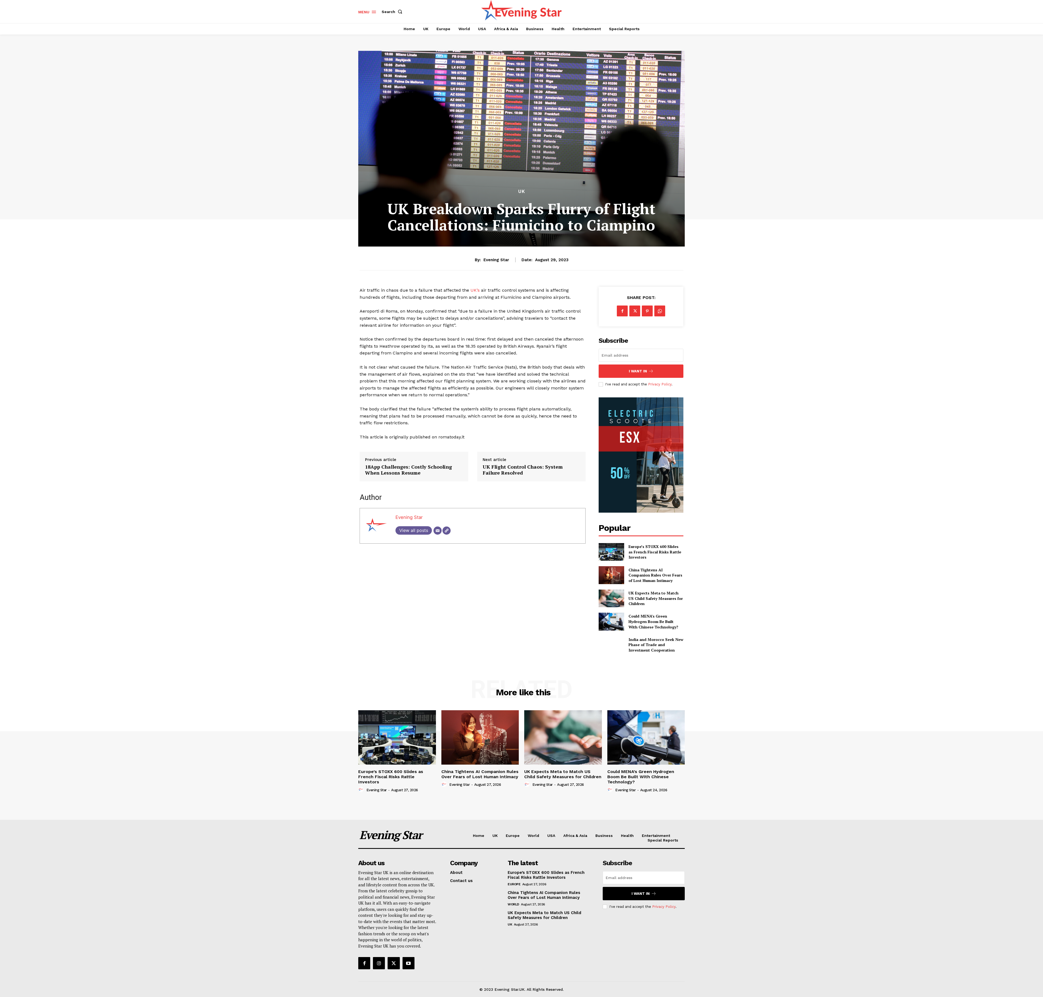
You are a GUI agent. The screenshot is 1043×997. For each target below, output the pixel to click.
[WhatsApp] (659, 311)
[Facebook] (622, 311)
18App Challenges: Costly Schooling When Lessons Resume (408, 470)
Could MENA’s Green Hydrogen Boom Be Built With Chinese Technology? (653, 621)
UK (521, 191)
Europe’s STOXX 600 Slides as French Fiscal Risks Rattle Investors (655, 552)
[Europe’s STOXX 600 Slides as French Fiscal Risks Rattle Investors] (611, 552)
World (513, 904)
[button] (393, 11)
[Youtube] (408, 963)
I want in (638, 371)
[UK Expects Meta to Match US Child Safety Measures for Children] (611, 598)
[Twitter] (634, 311)
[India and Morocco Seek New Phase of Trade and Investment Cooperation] (611, 645)
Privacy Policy (659, 384)
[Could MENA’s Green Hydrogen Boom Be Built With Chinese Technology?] (611, 621)
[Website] (446, 530)
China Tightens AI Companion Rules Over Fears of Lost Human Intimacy (655, 575)
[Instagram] (379, 963)
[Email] (437, 530)
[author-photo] (361, 790)
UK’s (475, 290)
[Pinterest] (647, 311)
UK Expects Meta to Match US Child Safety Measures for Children (656, 598)
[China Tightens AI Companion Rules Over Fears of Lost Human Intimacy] (611, 575)
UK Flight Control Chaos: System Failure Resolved (523, 470)
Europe (514, 884)
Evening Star (496, 259)
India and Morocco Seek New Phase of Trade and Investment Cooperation (656, 645)
